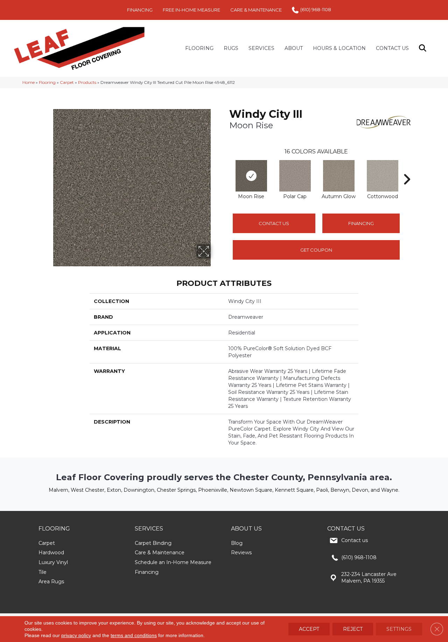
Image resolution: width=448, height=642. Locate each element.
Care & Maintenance (159, 552)
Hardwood (51, 552)
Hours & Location (339, 48)
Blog (237, 543)
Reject (353, 629)
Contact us (354, 540)
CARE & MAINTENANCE (256, 10)
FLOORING (199, 48)
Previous (225, 168)
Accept (309, 629)
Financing (147, 572)
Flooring (47, 82)
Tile (42, 572)
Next (406, 168)
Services (261, 48)
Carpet (67, 82)
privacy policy (76, 635)
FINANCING (140, 10)
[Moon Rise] (251, 175)
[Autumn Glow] (338, 175)
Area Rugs (51, 581)
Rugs (231, 48)
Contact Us (392, 48)
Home (28, 82)
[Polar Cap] (295, 175)
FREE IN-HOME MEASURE (191, 10)
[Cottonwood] (382, 175)
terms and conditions (134, 635)
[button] (424, 48)
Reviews (241, 552)
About (294, 48)
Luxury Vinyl (53, 562)
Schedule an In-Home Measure (173, 562)
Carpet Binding (153, 543)
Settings (399, 629)
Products (87, 82)
